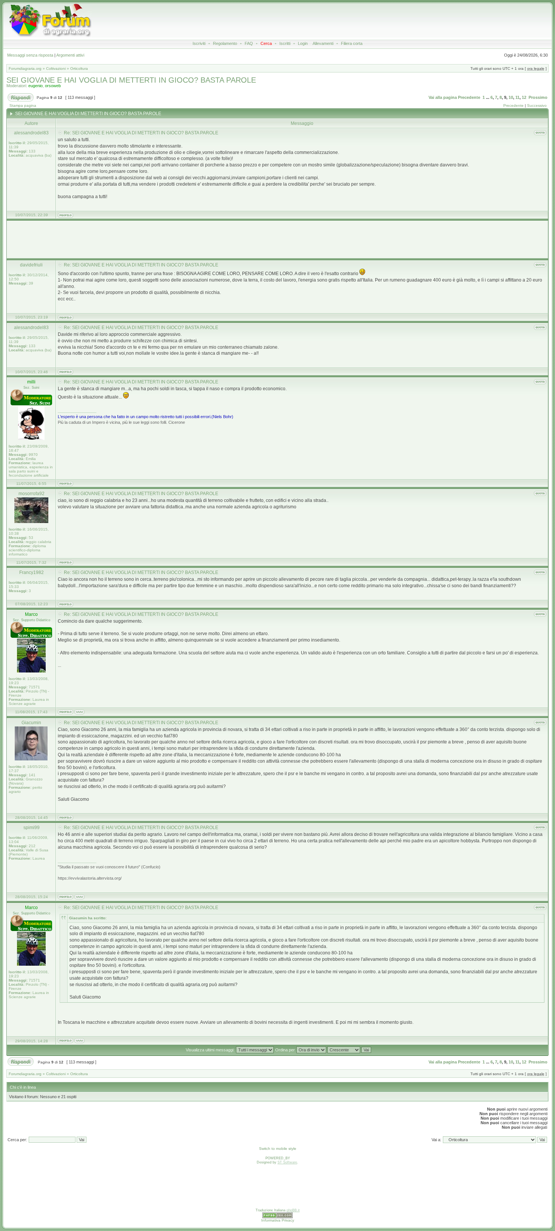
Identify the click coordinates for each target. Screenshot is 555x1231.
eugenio (35, 85)
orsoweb (53, 85)
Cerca (266, 43)
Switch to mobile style (277, 1148)
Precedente (469, 97)
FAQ (249, 43)
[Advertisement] (280, 20)
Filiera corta (351, 43)
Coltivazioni (56, 68)
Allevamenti (323, 43)
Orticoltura (79, 68)
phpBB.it (293, 1210)
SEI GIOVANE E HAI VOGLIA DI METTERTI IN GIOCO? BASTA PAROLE (131, 80)
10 (511, 97)
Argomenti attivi (70, 55)
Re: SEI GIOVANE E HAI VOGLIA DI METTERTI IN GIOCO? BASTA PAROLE (141, 132)
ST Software (287, 1162)
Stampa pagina (22, 105)
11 (517, 97)
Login (303, 43)
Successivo (537, 105)
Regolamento (225, 43)
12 (524, 97)
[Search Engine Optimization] (277, 1217)
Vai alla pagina (443, 97)
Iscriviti (199, 43)
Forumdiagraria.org (25, 68)
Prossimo (538, 97)
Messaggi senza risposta (30, 55)
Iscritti (284, 43)
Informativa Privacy (277, 1220)
